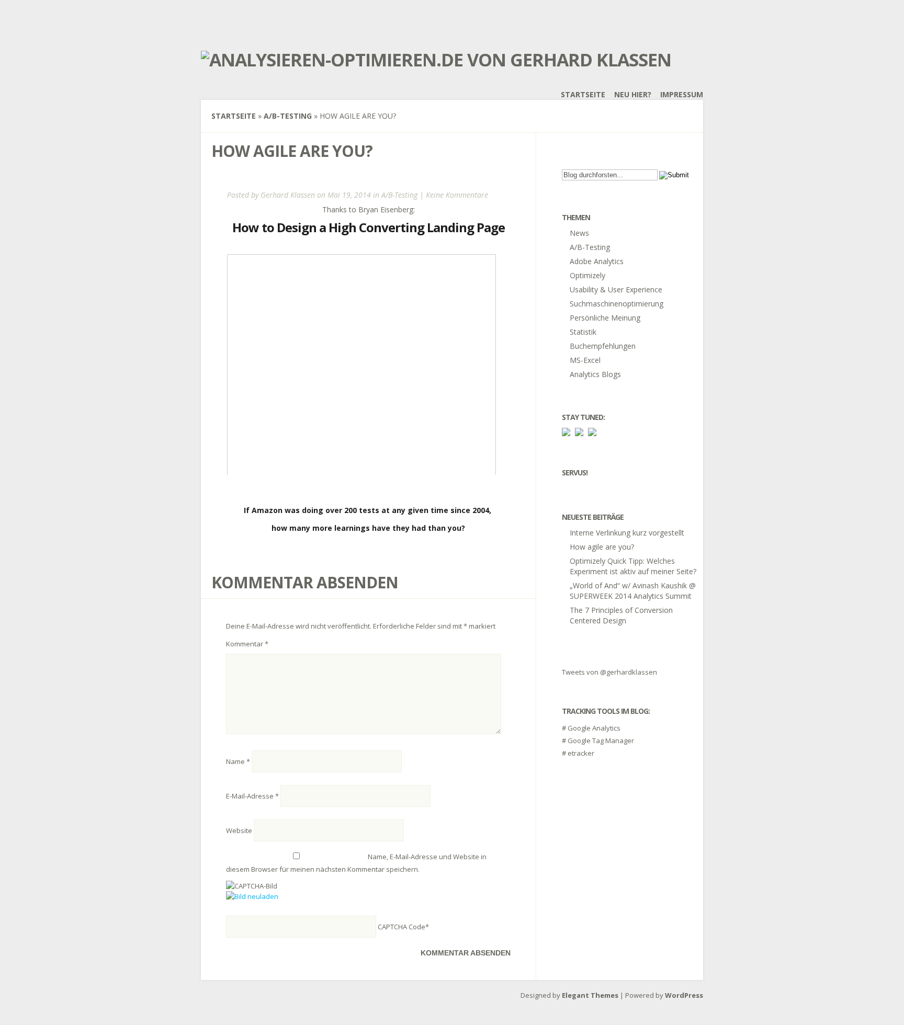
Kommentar (247, 643)
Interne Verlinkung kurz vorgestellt (627, 533)
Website (239, 830)
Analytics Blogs (595, 374)
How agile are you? (602, 547)
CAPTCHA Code (401, 926)
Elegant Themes (590, 995)
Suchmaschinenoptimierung (616, 304)
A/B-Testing (288, 116)
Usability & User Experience (616, 289)
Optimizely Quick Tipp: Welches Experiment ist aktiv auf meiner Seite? (633, 566)
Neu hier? (632, 94)
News (579, 233)
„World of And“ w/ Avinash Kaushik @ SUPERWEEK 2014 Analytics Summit (633, 590)
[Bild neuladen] (252, 896)
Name (238, 761)
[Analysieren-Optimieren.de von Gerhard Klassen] (436, 60)
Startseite (583, 94)
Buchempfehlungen (603, 346)
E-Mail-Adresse (252, 796)
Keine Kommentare (457, 195)
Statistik (583, 332)
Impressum (681, 94)
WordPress (684, 995)
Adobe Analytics (597, 261)
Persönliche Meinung (605, 318)
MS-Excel (585, 360)
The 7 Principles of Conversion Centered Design (621, 615)
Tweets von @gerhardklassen (609, 672)
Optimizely (587, 275)
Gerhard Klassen (288, 195)
